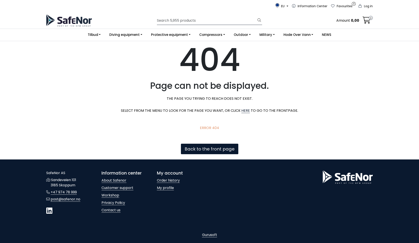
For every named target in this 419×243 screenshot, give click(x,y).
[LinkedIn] (49, 211)
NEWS (326, 34)
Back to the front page (210, 149)
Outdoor (241, 34)
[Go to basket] (367, 21)
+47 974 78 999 (64, 192)
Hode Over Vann (297, 34)
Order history (168, 180)
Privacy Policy (113, 202)
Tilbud (93, 34)
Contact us (110, 210)
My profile (165, 187)
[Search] (259, 20)
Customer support (117, 187)
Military (265, 34)
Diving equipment (124, 34)
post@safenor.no (65, 199)
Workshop (110, 195)
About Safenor (113, 180)
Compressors (210, 34)
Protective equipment (169, 34)
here (245, 110)
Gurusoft (209, 234)
